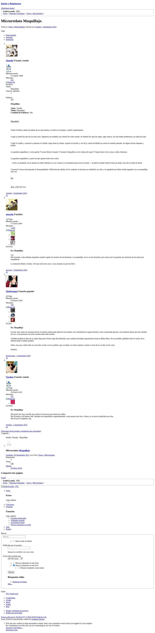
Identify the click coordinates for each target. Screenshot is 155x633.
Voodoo (9, 377)
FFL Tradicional (12, 594)
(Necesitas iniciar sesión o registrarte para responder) (21, 431)
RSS (7, 607)
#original (9, 37)
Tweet (3, 478)
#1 (7, 195)
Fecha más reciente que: (12, 556)
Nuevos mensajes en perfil (21, 525)
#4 (7, 427)
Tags (7, 527)
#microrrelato (11, 35)
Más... (10, 584)
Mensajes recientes (20, 582)
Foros (8, 491)
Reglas (8, 529)
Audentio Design (37, 619)
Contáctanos (10, 598)
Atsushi (38, 27)
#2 (7, 272)
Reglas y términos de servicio (17, 611)
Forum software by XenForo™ (24, 617)
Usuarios (9, 507)
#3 (7, 358)
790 (12, 305)
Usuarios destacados (18, 518)
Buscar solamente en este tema (27, 563)
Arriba (8, 604)
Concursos (10, 504)
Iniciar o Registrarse (11, 3)
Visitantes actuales (18, 520)
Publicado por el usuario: (12, 545)
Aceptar (9, 628)
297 (12, 397)
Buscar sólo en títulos (23, 541)
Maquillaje (24, 450)
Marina (8, 466)
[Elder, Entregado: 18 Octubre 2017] (8, 67)
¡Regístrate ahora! (8, 8)
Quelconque (12, 291)
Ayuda (8, 600)
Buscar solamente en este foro (26, 565)
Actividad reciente (18, 523)
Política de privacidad (14, 613)
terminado (9, 39)
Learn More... (17, 628)
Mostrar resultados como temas (32, 568)
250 (12, 80)
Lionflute (9, 455)
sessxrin (9, 214)
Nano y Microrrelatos (16, 27)
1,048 (13, 228)
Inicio (8, 602)
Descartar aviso (12, 630)
